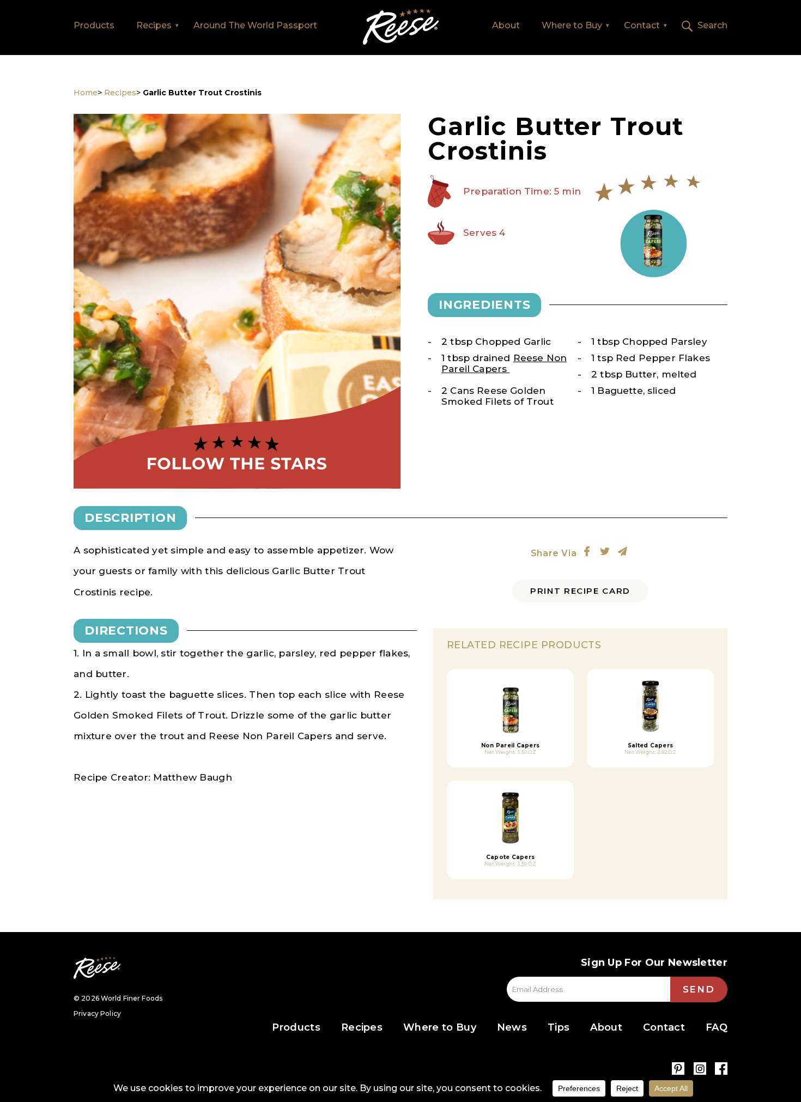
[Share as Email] (622, 551)
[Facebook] (721, 1068)
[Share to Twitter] (605, 551)
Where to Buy (572, 25)
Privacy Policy (97, 1013)
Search (712, 25)
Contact (642, 25)
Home (401, 27)
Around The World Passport (255, 25)
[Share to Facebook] (587, 551)
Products (94, 25)
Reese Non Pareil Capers (504, 363)
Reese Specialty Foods (97, 968)
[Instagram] (700, 1068)
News (512, 1027)
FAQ (716, 1027)
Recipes (154, 25)
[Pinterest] (678, 1068)
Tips (558, 1027)
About (506, 25)
